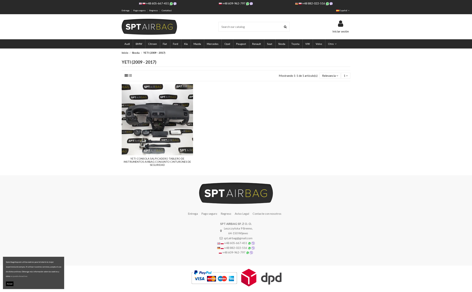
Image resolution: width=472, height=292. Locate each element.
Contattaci (167, 10)
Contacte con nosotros (267, 213)
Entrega (126, 10)
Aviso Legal (242, 213)
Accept (10, 284)
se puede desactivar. (19, 276)
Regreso (153, 10)
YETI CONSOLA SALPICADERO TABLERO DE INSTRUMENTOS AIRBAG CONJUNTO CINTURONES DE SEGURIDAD (157, 161)
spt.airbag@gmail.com (238, 238)
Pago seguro (139, 10)
